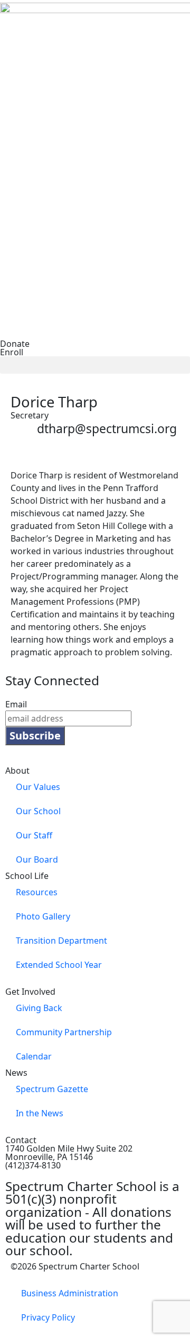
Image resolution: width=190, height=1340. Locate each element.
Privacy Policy (48, 1317)
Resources (37, 892)
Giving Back (39, 1008)
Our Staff (34, 835)
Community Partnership (64, 1032)
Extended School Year (59, 965)
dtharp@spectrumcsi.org (107, 428)
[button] (95, 365)
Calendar (34, 1056)
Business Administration (69, 1293)
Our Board (37, 859)
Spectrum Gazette (52, 1089)
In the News (39, 1113)
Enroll (11, 352)
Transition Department (61, 940)
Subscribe (35, 735)
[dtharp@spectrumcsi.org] (24, 435)
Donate (15, 343)
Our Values (38, 787)
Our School (38, 811)
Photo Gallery (43, 916)
